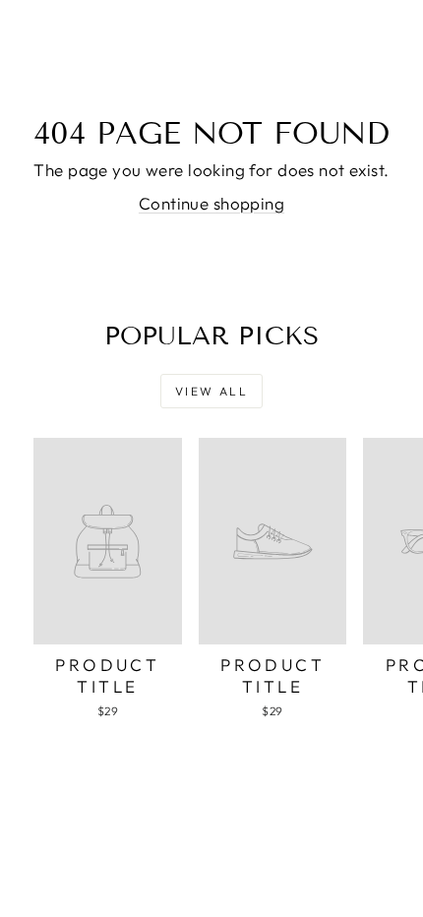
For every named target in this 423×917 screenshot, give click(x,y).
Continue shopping (211, 203)
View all (211, 391)
